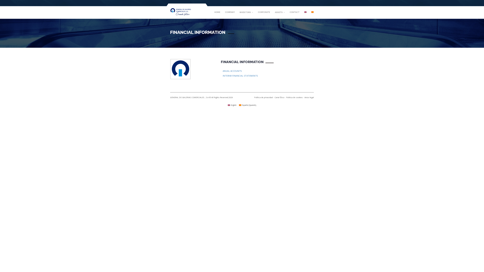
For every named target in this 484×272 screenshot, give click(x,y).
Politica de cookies (294, 97)
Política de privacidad (263, 97)
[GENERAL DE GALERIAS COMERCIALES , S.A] (184, 12)
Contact (294, 12)
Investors (245, 12)
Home (217, 12)
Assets (279, 12)
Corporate (264, 12)
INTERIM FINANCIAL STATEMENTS (240, 75)
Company (230, 12)
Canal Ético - (280, 97)
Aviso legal (309, 97)
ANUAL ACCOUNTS (232, 71)
